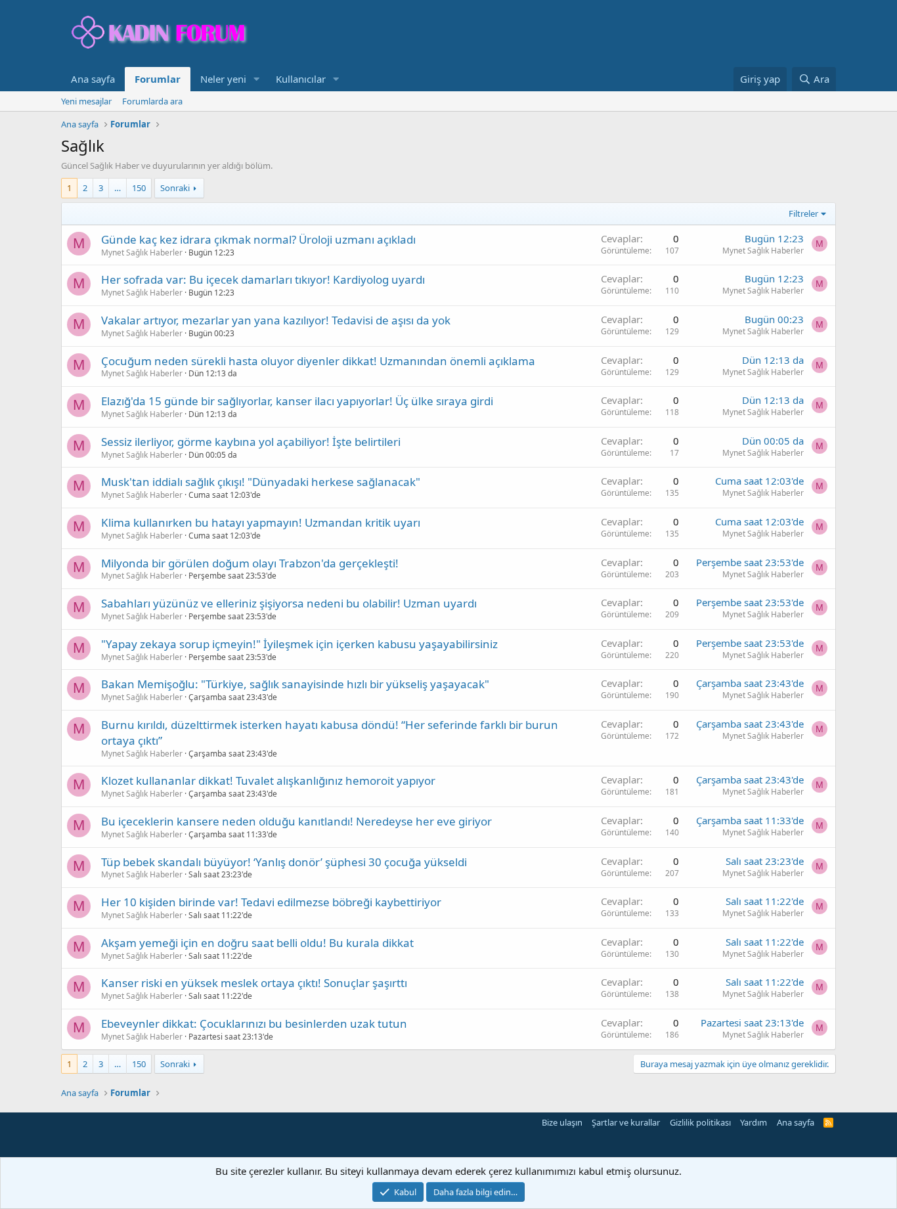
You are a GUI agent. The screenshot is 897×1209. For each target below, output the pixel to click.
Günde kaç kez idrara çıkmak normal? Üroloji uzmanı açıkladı (258, 239)
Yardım (753, 1122)
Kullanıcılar (301, 78)
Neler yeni (223, 78)
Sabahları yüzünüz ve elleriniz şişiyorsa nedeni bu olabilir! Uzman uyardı (289, 603)
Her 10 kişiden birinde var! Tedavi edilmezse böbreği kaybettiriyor (271, 902)
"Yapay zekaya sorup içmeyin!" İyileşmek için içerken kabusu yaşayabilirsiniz (299, 643)
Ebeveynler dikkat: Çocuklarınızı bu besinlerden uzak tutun (254, 1023)
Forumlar (158, 78)
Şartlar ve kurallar (626, 1122)
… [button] (117, 188)
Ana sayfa (93, 78)
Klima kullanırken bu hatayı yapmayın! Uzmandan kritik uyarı (260, 522)
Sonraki (175, 188)
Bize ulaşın (562, 1122)
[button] (257, 79)
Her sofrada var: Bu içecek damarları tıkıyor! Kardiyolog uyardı (263, 279)
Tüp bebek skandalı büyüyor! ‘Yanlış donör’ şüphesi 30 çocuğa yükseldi (284, 861)
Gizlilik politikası (700, 1122)
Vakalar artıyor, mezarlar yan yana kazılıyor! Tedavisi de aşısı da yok (275, 320)
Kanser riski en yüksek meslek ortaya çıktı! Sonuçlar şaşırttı (254, 982)
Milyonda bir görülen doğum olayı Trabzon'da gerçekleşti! (250, 563)
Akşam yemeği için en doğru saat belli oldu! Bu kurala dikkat (257, 942)
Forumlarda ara (152, 101)
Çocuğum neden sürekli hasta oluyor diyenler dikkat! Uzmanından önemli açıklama (318, 360)
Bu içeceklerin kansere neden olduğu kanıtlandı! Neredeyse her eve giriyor (296, 821)
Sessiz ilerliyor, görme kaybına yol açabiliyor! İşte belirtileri (251, 441)
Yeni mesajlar (86, 101)
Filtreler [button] (803, 213)
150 (139, 188)
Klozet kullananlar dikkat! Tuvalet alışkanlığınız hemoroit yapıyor (268, 780)
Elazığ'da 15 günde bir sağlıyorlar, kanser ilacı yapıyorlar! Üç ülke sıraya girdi (297, 400)
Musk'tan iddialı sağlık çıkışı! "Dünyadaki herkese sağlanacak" (260, 481)
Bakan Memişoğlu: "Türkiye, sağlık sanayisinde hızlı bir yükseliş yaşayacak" (295, 684)
